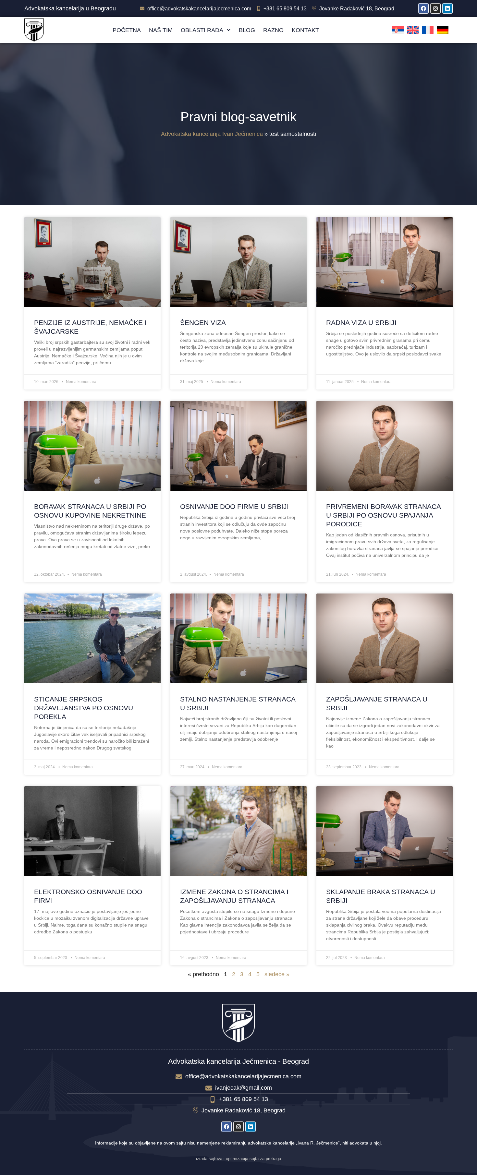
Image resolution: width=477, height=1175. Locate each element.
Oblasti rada (202, 30)
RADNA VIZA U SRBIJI (361, 322)
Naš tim (161, 30)
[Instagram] (435, 8)
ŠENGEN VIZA (203, 322)
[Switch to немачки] (442, 30)
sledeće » (276, 974)
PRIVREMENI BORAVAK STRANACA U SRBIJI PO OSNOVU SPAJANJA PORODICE (383, 515)
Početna (127, 30)
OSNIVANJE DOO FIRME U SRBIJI (234, 506)
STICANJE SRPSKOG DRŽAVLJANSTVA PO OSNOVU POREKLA (83, 707)
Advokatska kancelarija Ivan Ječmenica (212, 134)
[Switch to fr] (427, 30)
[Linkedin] (447, 8)
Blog (247, 30)
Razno (273, 30)
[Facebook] (423, 8)
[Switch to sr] (397, 30)
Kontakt (305, 30)
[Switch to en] (412, 30)
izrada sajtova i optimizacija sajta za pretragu (238, 1159)
